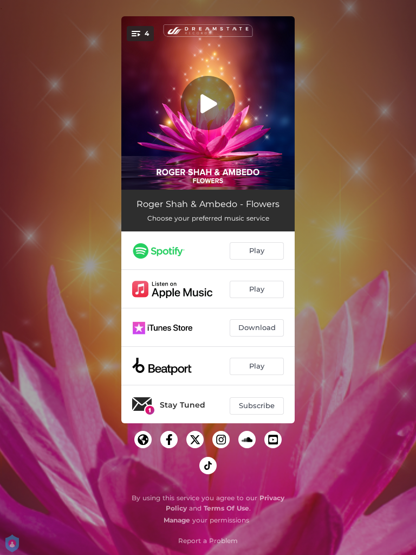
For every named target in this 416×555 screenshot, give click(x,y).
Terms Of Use (226, 508)
